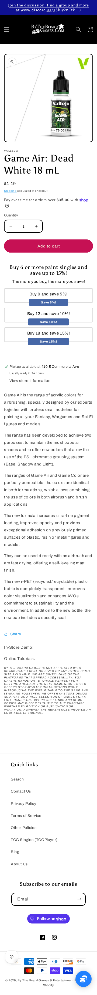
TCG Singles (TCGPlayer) (34, 840)
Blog (15, 852)
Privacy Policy (23, 804)
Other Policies (23, 828)
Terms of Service (26, 816)
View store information (29, 381)
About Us (19, 864)
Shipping (10, 190)
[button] (7, 29)
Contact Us (21, 791)
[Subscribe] (79, 899)
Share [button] (15, 634)
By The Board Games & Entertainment (46, 980)
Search (17, 779)
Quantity (11, 215)
